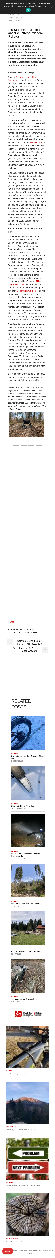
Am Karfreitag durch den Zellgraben (26, 951)
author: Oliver (15, 21)
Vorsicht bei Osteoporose (15, 1241)
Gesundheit (12, 1238)
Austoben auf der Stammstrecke (24, 999)
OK (28, 10)
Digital (9, 1182)
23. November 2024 (18, 808)
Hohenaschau (14, 629)
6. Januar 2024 (17, 1001)
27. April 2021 (24, 17)
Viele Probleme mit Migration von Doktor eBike (23, 1185)
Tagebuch (12, 17)
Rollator (30, 629)
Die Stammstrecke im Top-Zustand (25, 904)
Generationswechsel (26, 291)
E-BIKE (9, 1071)
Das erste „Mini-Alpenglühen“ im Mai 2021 (21, 1130)
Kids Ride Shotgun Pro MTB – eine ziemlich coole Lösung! (27, 1074)
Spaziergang (14, 632)
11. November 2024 (18, 859)
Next (41, 425)
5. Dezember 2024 (17, 761)
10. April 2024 (16, 906)
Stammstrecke (36, 142)
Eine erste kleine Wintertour (23, 806)
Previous (12, 425)
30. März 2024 (16, 954)
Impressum (44, 1250)
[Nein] (51, 7)
